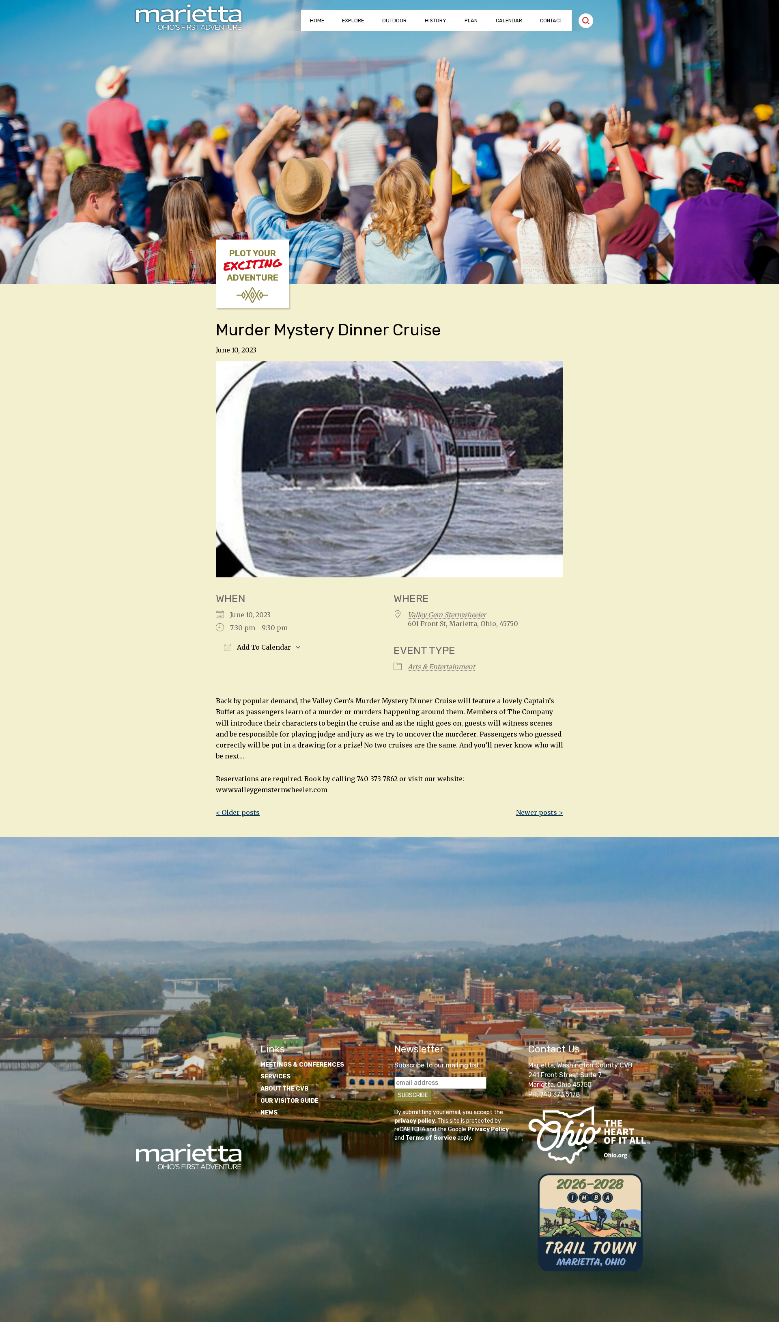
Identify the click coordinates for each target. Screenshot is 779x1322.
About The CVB (284, 1088)
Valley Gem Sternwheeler (447, 615)
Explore (353, 20)
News (269, 1112)
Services (275, 1076)
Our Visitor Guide (289, 1100)
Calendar (509, 20)
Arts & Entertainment (441, 667)
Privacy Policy (488, 1129)
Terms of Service (430, 1137)
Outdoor (394, 20)
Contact (551, 20)
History (435, 20)
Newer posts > (539, 812)
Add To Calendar (263, 647)
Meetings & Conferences (302, 1064)
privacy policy (414, 1120)
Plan (471, 20)
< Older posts (238, 812)
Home (317, 20)
